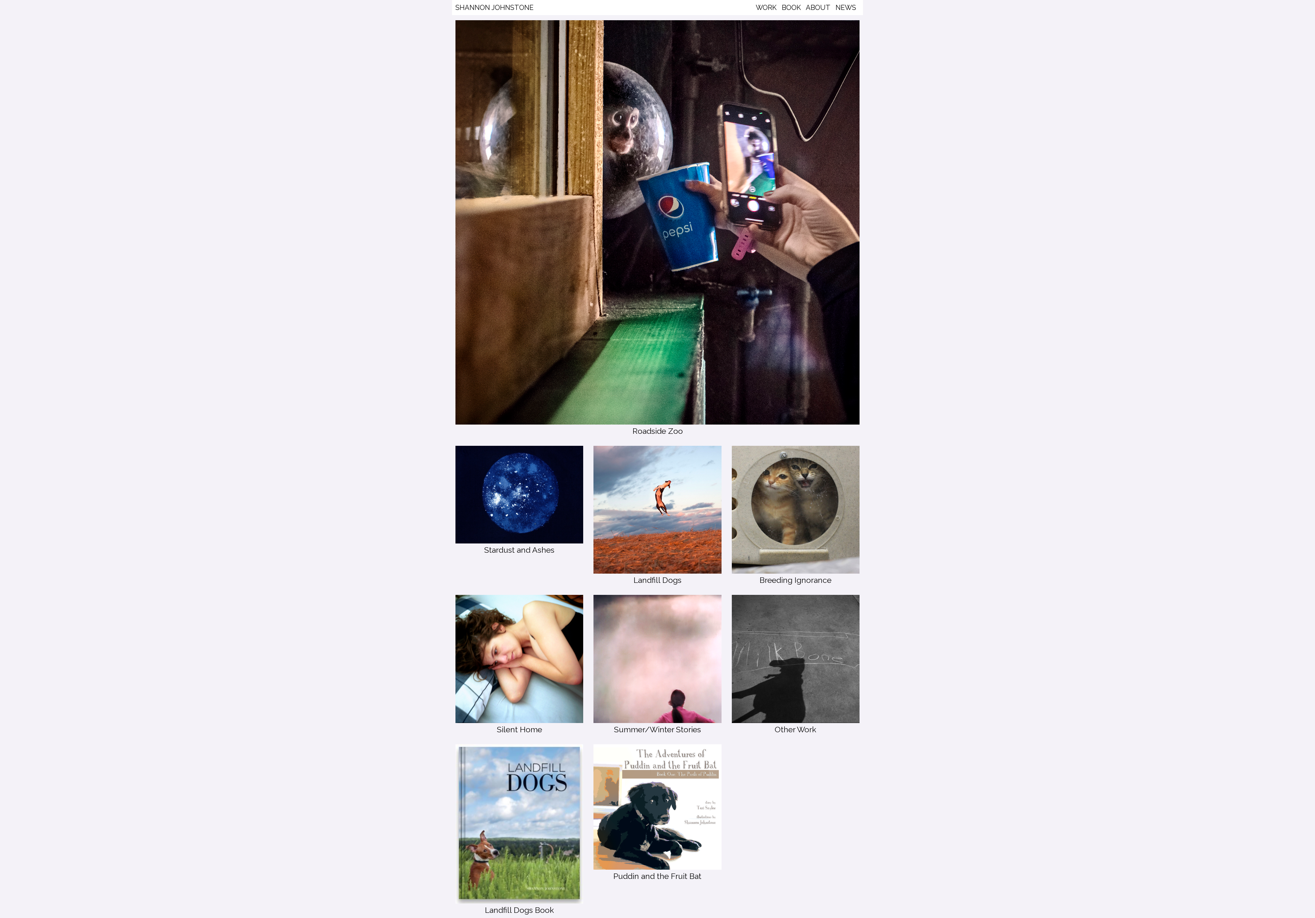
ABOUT (818, 7)
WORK (766, 7)
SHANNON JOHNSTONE (494, 7)
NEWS (846, 7)
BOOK (791, 7)
